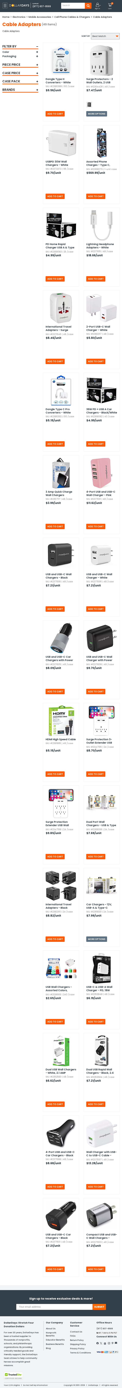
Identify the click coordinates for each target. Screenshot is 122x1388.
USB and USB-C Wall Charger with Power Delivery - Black (99, 658)
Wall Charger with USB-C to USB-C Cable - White (101, 1153)
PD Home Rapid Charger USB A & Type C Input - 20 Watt (60, 246)
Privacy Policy (77, 1348)
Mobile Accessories (40, 17)
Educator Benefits (55, 1339)
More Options (96, 113)
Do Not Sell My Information (35, 1385)
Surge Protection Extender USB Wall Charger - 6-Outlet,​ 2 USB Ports (59, 823)
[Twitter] (101, 1343)
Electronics (19, 17)
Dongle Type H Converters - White (58, 80)
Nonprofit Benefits (51, 1334)
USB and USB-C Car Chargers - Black (58, 1236)
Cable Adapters (102, 17)
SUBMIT (99, 1307)
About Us (50, 1328)
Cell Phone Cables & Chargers (72, 17)
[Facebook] (97, 1343)
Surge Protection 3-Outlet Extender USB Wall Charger (99, 741)
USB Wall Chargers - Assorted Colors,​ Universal (59, 988)
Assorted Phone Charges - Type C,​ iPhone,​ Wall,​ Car (98, 163)
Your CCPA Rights (12, 1385)
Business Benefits (55, 1344)
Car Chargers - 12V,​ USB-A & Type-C (99, 906)
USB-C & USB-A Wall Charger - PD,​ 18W (99, 988)
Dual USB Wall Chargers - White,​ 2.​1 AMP (61, 1071)
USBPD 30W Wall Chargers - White (57, 163)
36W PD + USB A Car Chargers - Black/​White (101, 411)
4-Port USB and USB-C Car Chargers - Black (60, 1153)
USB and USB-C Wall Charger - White (99, 576)
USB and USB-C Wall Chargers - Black (58, 576)
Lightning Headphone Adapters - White (100, 246)
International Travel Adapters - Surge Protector (58, 328)
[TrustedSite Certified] (13, 1376)
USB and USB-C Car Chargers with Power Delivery (59, 658)
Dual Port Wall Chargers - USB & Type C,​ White (101, 823)
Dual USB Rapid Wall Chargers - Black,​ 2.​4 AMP (100, 1071)
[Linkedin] (105, 1342)
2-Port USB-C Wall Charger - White (98, 328)
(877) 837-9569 (41, 6)
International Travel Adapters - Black (58, 906)
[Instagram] (109, 1343)
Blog (48, 1348)
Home (6, 17)
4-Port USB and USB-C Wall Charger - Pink (100, 493)
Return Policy (77, 1340)
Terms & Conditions (80, 1352)
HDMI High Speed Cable (61, 739)
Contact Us (76, 1331)
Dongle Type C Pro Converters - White (58, 411)
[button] (97, 6)
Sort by (85, 36)
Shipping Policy (78, 1344)
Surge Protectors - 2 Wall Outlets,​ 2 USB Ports (99, 80)
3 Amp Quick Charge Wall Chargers (59, 493)
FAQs (72, 1335)
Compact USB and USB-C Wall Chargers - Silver (101, 1236)
